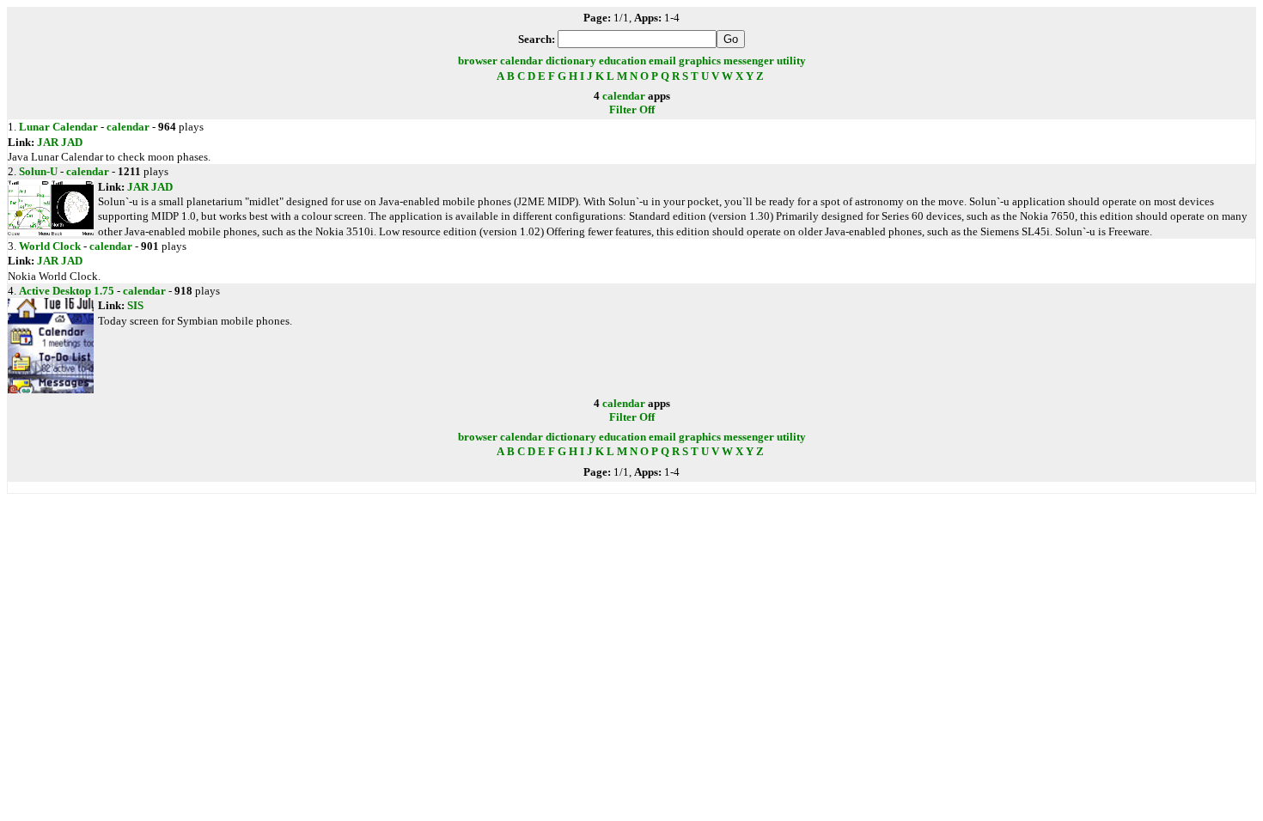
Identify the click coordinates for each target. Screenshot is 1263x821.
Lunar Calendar (58, 126)
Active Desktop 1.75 (66, 290)
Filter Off (632, 109)
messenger (748, 60)
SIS (135, 305)
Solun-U (38, 171)
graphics (700, 60)
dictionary (571, 60)
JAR (47, 142)
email (662, 60)
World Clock (50, 246)
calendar (521, 60)
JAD (71, 142)
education (622, 60)
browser (477, 60)
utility (791, 60)
